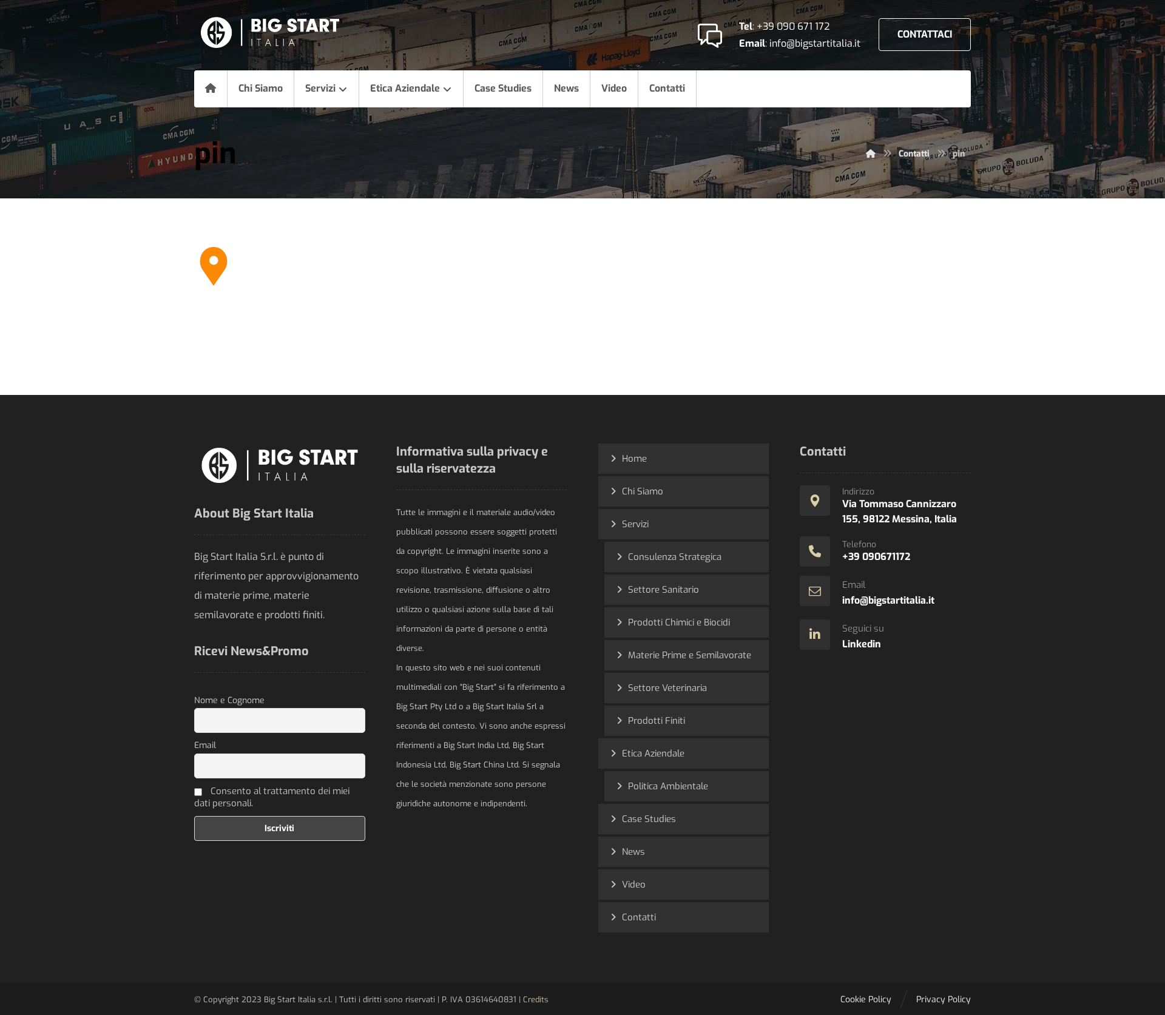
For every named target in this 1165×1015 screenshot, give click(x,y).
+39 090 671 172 (793, 26)
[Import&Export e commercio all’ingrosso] (270, 32)
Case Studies (649, 819)
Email (205, 745)
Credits (536, 999)
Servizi (635, 524)
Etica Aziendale (653, 753)
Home (634, 459)
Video (634, 884)
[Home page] (871, 154)
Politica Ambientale (668, 786)
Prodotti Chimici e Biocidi (679, 622)
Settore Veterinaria (667, 688)
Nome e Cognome (229, 700)
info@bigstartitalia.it (814, 43)
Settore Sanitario (663, 590)
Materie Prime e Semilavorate (689, 655)
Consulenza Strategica (674, 557)
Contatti (639, 917)
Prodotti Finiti (656, 721)
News (633, 852)
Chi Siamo (642, 491)
